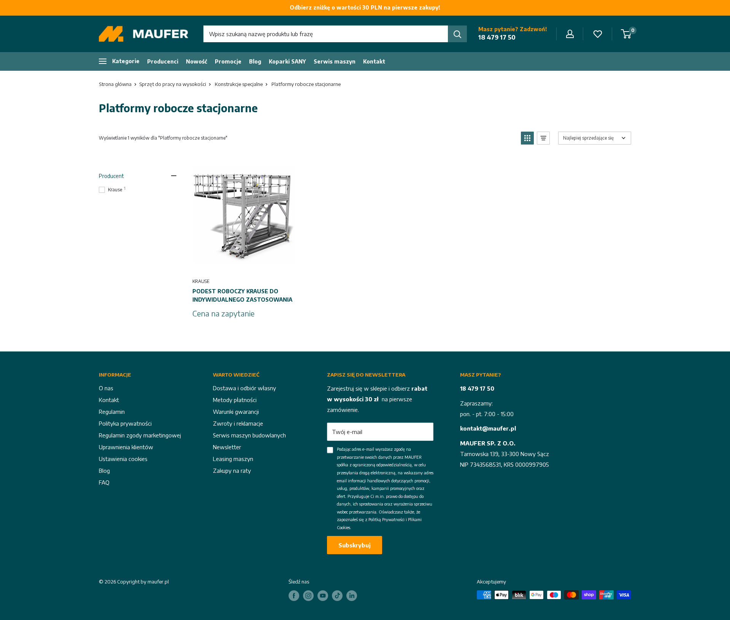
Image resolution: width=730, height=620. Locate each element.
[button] (527, 138)
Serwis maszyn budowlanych (249, 435)
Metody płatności (235, 399)
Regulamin (112, 411)
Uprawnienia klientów (126, 447)
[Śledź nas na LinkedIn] (351, 595)
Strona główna (115, 84)
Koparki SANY (287, 61)
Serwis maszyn (334, 61)
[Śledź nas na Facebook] (294, 595)
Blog (255, 61)
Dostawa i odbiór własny (244, 388)
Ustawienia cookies (123, 458)
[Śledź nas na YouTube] (322, 595)
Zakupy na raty (232, 470)
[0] (626, 34)
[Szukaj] (457, 33)
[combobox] (325, 33)
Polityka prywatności (125, 423)
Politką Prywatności (386, 519)
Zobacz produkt (243, 263)
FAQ (104, 482)
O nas (106, 388)
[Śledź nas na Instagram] (308, 595)
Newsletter (227, 447)
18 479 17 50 (497, 37)
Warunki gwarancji (236, 411)
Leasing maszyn (233, 458)
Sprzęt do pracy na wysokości (172, 84)
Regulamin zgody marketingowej (140, 435)
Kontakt (374, 61)
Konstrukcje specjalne (239, 84)
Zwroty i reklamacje (238, 423)
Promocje (228, 61)
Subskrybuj (354, 545)
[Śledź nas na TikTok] (337, 595)
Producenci (162, 61)
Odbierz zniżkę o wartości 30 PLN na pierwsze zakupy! (365, 7)
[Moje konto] (570, 34)
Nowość (196, 61)
